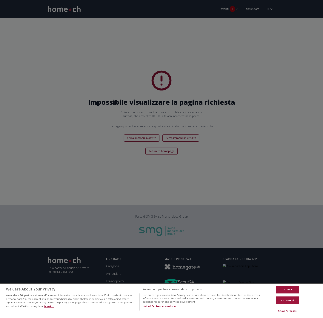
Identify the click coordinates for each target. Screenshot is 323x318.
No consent (287, 300)
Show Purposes (287, 311)
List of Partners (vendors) (159, 306)
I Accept (287, 289)
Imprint (49, 306)
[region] (161, 300)
